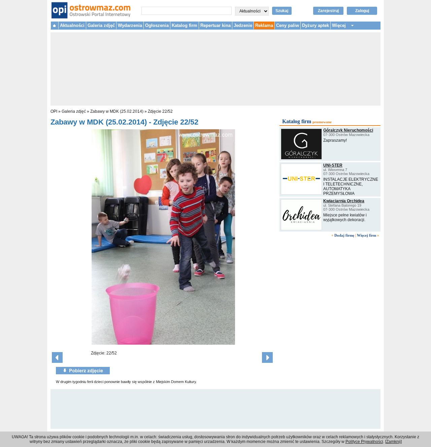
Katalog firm (184, 25)
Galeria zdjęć (101, 25)
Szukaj (281, 10)
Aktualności (72, 25)
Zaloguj (362, 10)
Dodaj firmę (344, 235)
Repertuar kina (215, 25)
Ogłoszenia (157, 25)
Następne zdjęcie (267, 357)
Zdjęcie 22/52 (160, 111)
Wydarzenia (130, 25)
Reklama (264, 25)
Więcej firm (366, 235)
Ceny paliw (287, 25)
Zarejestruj (328, 10)
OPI (54, 111)
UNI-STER (332, 165)
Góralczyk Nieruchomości (348, 130)
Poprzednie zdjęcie (57, 357)
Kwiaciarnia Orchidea (343, 201)
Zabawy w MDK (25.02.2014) (116, 111)
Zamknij (393, 441)
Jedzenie (243, 25)
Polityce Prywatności (364, 441)
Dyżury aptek (315, 25)
